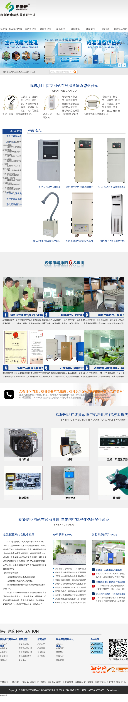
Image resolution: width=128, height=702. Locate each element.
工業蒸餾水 (68, 682)
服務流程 (3, 660)
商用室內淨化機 (14, 193)
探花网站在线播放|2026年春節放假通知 (71, 587)
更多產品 (22, 660)
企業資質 (3, 652)
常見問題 (41, 652)
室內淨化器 (30, 29)
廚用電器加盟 (113, 682)
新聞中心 (75, 29)
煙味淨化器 (45, 29)
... (5, 612)
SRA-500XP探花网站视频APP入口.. (83, 241)
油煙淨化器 (45, 682)
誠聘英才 (60, 652)
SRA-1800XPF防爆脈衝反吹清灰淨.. (83, 186)
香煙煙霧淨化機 (14, 199)
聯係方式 (60, 660)
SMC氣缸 (56, 682)
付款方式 (60, 644)
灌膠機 (90, 682)
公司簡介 (105, 29)
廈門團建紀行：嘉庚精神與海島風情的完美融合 (74, 591)
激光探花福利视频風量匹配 (109, 569)
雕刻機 (15, 682)
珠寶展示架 (80, 682)
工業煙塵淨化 (24, 644)
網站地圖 (3, 695)
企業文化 (3, 648)
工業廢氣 (24, 682)
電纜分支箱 (100, 682)
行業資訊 (41, 648)
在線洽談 (60, 656)
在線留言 (60, 648)
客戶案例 (41, 656)
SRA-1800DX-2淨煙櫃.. (50, 186)
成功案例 (90, 29)
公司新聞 (3, 656)
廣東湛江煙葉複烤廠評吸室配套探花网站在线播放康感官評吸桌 (81, 595)
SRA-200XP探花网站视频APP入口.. (50, 241)
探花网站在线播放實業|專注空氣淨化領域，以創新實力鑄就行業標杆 (83, 584)
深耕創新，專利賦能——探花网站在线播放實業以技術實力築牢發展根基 (85, 569)
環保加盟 (34, 682)
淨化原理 (60, 29)
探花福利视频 (15, 29)
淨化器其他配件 (14, 204)
